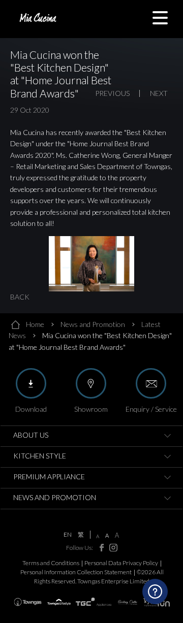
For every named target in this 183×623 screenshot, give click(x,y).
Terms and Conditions (50, 563)
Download (31, 409)
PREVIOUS (112, 93)
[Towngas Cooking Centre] (127, 602)
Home (35, 324)
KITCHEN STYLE (39, 455)
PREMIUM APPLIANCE (49, 476)
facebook (99, 547)
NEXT (159, 93)
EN (68, 534)
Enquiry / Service (151, 409)
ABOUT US (30, 435)
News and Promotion (92, 324)
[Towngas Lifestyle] (59, 602)
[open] (167, 436)
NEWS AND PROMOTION (54, 497)
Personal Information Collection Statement (76, 572)
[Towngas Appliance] (94, 602)
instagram (111, 547)
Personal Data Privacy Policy (121, 563)
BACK (19, 296)
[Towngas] (27, 602)
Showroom (91, 409)
